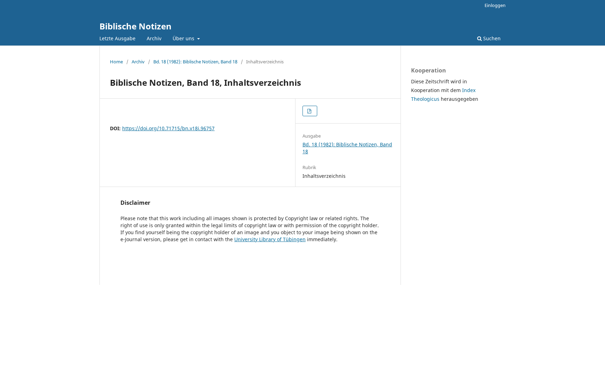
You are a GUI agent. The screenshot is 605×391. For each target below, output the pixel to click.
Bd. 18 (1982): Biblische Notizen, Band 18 (195, 61)
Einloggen (495, 5)
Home (116, 61)
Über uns (184, 38)
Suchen (491, 38)
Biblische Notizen (135, 26)
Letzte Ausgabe (117, 38)
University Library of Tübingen (270, 239)
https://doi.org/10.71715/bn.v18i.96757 (168, 128)
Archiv (154, 38)
